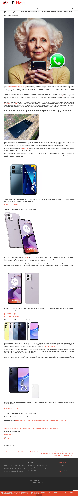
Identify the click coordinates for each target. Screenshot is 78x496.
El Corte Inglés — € (11, 315)
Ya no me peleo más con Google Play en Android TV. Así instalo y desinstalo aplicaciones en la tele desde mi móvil (34, 451)
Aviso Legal (43, 482)
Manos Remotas (41, 8)
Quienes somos (31, 8)
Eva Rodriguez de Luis (10, 438)
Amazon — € (9, 206)
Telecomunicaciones (52, 8)
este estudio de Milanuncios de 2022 (17, 86)
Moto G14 (25, 257)
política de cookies (19, 493)
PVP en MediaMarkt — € (12, 407)
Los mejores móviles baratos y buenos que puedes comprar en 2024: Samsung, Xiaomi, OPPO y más (40, 420)
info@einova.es (62, 471)
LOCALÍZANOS (62, 462)
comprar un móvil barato (10, 103)
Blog (73, 8)
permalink (12, 445)
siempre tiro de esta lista (58, 95)
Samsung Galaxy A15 (50, 346)
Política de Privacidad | (37, 482)
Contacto (68, 8)
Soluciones (61, 8)
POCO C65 (25, 148)
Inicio (24, 8)
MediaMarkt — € (10, 313)
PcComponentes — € (11, 316)
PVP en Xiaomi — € (11, 204)
